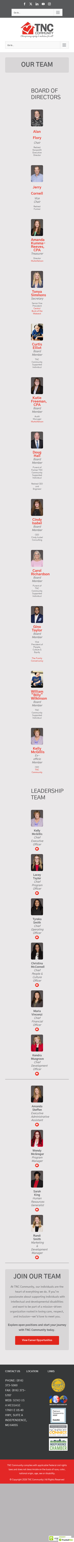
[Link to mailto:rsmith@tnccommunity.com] (37, 1257)
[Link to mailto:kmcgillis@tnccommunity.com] (37, 849)
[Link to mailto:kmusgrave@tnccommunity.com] (37, 1073)
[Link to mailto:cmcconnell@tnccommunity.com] (37, 1029)
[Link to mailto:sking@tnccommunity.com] (37, 1209)
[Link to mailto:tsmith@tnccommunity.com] (37, 937)
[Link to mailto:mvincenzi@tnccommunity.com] (37, 985)
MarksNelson (37, 261)
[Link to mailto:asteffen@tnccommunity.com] (37, 1124)
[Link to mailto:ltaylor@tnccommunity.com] (37, 893)
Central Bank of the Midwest (37, 311)
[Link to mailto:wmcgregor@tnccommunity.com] (37, 1165)
